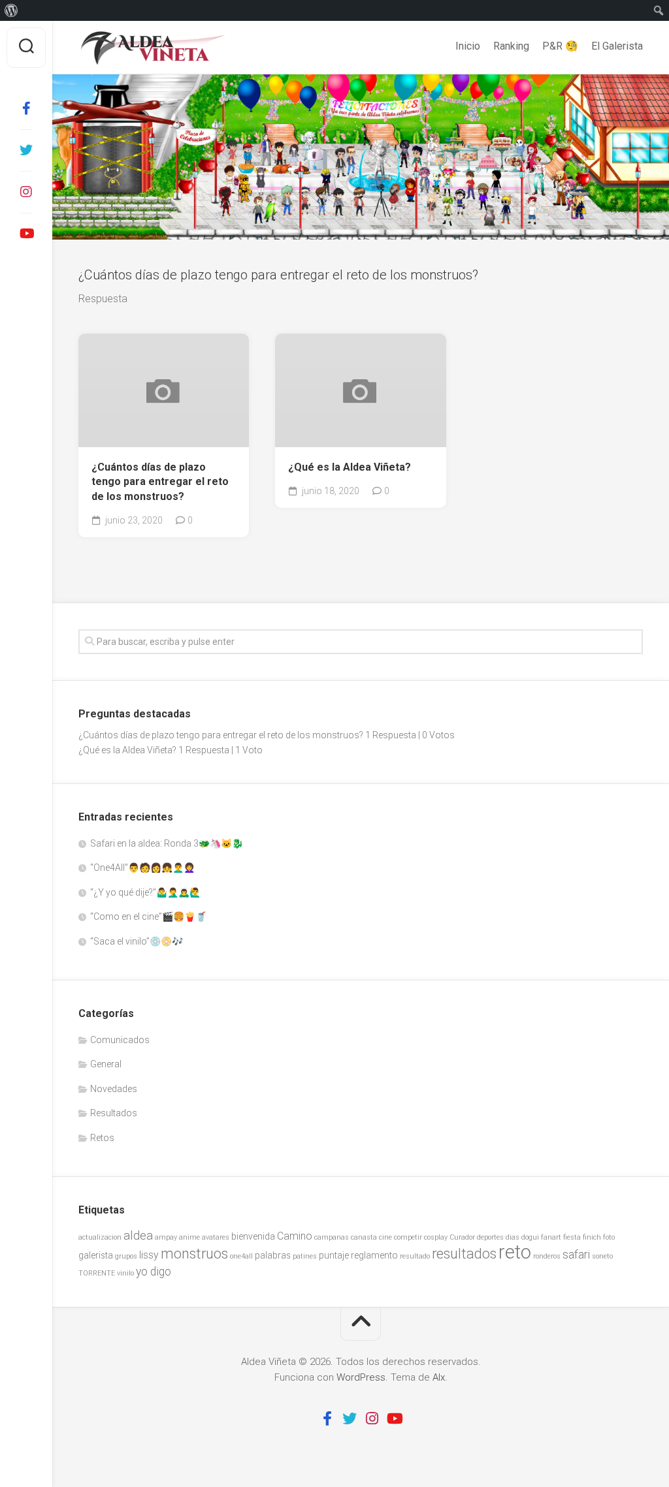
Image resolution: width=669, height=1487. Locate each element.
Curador (462, 1237)
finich (592, 1237)
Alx (438, 1377)
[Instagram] (26, 192)
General (106, 1064)
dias (512, 1237)
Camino (294, 1236)
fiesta (572, 1237)
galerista (95, 1255)
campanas (331, 1237)
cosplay (436, 1237)
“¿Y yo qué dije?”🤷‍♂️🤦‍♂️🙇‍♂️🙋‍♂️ (145, 892)
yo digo (153, 1271)
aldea (138, 1235)
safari (576, 1254)
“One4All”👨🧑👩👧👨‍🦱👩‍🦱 (142, 867)
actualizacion (100, 1237)
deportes (490, 1237)
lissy (149, 1255)
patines (305, 1256)
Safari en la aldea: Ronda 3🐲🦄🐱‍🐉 (166, 843)
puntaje (334, 1255)
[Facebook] (26, 108)
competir (408, 1237)
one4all (241, 1256)
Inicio (467, 46)
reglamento (374, 1255)
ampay (166, 1237)
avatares (215, 1237)
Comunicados (120, 1040)
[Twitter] (26, 150)
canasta (364, 1237)
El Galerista (617, 46)
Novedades (113, 1089)
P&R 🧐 (560, 46)
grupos (126, 1256)
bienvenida (253, 1236)
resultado (415, 1256)
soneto (602, 1256)
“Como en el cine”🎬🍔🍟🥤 (148, 916)
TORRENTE (96, 1273)
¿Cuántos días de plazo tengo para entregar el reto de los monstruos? (160, 482)
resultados (464, 1253)
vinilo (125, 1273)
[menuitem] (11, 10)
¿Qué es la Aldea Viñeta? (349, 467)
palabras (273, 1255)
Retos (102, 1138)
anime (189, 1237)
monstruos (194, 1253)
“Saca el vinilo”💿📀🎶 (136, 941)
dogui (530, 1237)
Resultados (113, 1113)
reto (514, 1252)
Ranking (511, 46)
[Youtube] (26, 233)
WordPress (360, 1377)
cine (385, 1237)
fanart (551, 1237)
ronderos (547, 1256)
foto (609, 1237)
